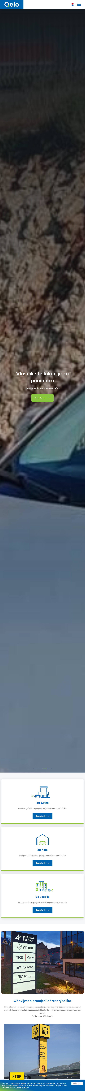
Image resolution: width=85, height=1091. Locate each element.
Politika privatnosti (22, 1088)
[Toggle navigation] (79, 4)
